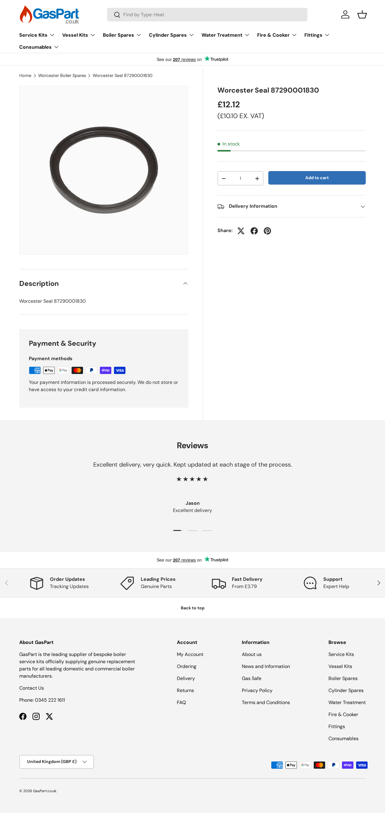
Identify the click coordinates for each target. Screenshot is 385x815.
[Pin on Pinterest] (267, 230)
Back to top (193, 608)
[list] (104, 170)
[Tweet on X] (241, 230)
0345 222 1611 (50, 700)
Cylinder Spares (168, 35)
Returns (185, 690)
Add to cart (317, 178)
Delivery (186, 678)
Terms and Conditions (266, 702)
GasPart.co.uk (44, 791)
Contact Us (31, 688)
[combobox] (207, 14)
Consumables (35, 47)
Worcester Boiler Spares (62, 75)
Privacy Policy (257, 690)
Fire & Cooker (273, 35)
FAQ (181, 702)
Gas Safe (251, 678)
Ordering (186, 666)
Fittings (313, 35)
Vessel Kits (75, 35)
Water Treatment (222, 35)
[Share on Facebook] (254, 230)
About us (252, 654)
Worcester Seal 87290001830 (122, 75)
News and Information (266, 666)
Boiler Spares (118, 35)
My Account (190, 654)
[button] (362, 14)
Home (25, 75)
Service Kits (33, 35)
